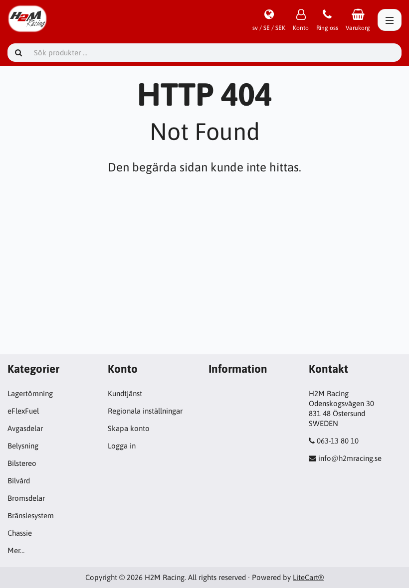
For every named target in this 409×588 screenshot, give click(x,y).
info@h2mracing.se (350, 458)
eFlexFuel (23, 411)
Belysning (22, 445)
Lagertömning (30, 393)
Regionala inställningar (145, 411)
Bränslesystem (30, 515)
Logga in (122, 445)
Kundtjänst (125, 393)
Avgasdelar (25, 428)
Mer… (15, 550)
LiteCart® (308, 577)
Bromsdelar (26, 498)
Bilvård (18, 480)
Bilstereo (21, 463)
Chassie (19, 533)
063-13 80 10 (338, 441)
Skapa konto (129, 428)
